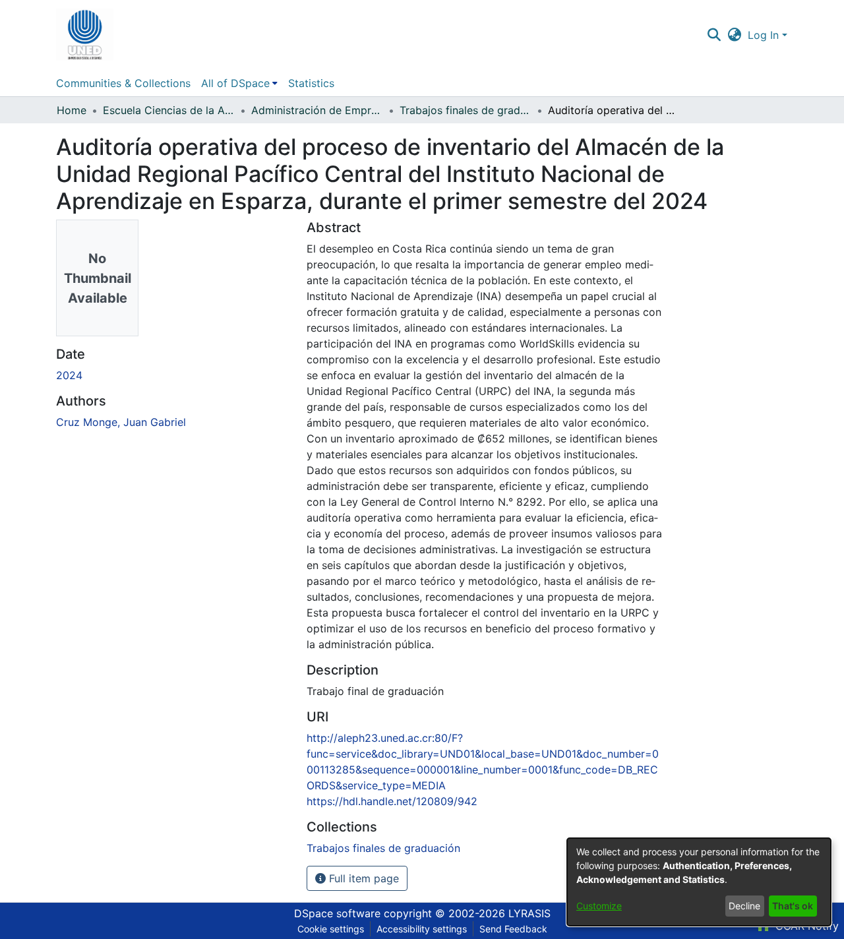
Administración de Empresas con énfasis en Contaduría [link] (317, 110)
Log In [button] (765, 35)
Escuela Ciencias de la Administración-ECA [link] (169, 110)
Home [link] (71, 110)
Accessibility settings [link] (422, 928)
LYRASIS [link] (529, 913)
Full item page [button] (362, 878)
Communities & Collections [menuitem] (123, 83)
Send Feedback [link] (513, 928)
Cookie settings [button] (330, 928)
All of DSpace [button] (235, 83)
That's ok (792, 905)
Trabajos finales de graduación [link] (465, 110)
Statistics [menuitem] (311, 83)
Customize (599, 905)
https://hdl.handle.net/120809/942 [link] (392, 801)
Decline (744, 905)
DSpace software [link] (337, 913)
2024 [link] (69, 375)
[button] (84, 35)
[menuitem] (239, 83)
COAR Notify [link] (805, 925)
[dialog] (699, 882)
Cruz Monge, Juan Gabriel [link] (121, 422)
